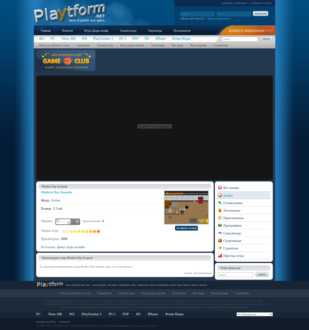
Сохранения (220, 45)
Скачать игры (128, 30)
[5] (79, 231)
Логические (231, 210)
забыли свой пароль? (192, 18)
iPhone (153, 314)
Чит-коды (177, 45)
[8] (91, 231)
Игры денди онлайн (132, 45)
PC (38, 314)
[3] (71, 231)
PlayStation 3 (91, 314)
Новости (67, 30)
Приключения (232, 218)
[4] (75, 231)
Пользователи (182, 30)
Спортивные (231, 241)
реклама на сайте (46, 321)
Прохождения (198, 45)
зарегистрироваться (219, 18)
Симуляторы (231, 233)
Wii (71, 314)
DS (138, 314)
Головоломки (232, 203)
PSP (126, 314)
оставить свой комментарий (197, 273)
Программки (232, 225)
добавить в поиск (262, 2)
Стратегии (230, 248)
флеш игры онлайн (71, 247)
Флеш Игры (174, 314)
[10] (98, 231)
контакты (65, 321)
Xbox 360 (55, 314)
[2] (68, 231)
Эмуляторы (155, 30)
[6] (83, 231)
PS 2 (112, 314)
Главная (46, 30)
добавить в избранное (234, 2)
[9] (95, 231)
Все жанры (230, 188)
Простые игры (233, 256)
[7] (87, 231)
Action (55, 200)
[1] (64, 231)
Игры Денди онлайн (96, 30)
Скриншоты (83, 45)
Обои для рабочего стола (54, 45)
